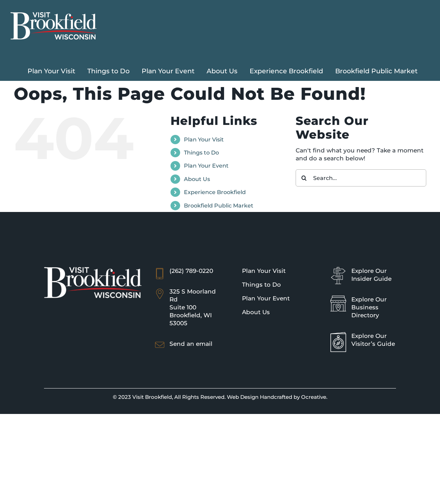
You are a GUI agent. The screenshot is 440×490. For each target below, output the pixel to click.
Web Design (242, 397)
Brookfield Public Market (218, 205)
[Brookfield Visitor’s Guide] (338, 335)
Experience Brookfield (215, 192)
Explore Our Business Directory (369, 307)
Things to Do (201, 152)
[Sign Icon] (338, 270)
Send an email (190, 343)
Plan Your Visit (204, 139)
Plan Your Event (206, 165)
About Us (197, 179)
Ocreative (313, 397)
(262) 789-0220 (191, 270)
